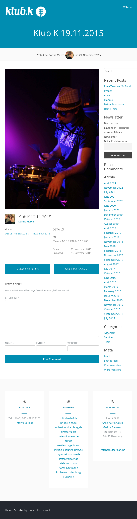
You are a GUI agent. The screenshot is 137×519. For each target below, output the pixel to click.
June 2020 (110, 205)
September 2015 (113, 313)
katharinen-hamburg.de (68, 427)
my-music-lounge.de (68, 454)
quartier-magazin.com (68, 445)
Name (9, 343)
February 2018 (112, 250)
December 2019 (113, 214)
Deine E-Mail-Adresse (116, 141)
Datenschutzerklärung (112, 449)
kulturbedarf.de (68, 418)
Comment (12, 298)
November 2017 (113, 255)
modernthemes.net (39, 510)
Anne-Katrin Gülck (112, 422)
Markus (108, 99)
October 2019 (112, 219)
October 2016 (112, 273)
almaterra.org (68, 431)
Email (40, 343)
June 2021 (110, 196)
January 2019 (111, 237)
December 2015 (113, 300)
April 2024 (110, 183)
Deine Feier (110, 108)
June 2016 (110, 277)
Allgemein (109, 332)
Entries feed (111, 360)
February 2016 (112, 291)
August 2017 (111, 264)
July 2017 (109, 268)
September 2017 (113, 259)
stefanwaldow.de (68, 458)
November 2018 (113, 241)
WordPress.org (112, 369)
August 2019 (111, 223)
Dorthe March (26, 221)
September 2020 (113, 201)
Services (108, 337)
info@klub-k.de (24, 422)
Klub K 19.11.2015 (27, 269)
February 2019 (112, 232)
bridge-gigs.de (68, 422)
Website (72, 343)
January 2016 (111, 295)
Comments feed (113, 365)
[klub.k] (26, 18)
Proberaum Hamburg (68, 472)
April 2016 (110, 282)
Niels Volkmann (68, 463)
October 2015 (112, 309)
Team (107, 341)
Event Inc (68, 476)
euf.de (68, 440)
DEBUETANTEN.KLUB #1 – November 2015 (27, 233)
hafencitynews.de (68, 436)
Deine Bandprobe (114, 104)
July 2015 (109, 318)
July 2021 (109, 192)
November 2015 (113, 304)
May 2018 (110, 246)
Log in (107, 356)
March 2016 (111, 286)
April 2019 (110, 228)
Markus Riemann (112, 427)
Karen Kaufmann (68, 467)
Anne (107, 95)
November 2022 (113, 187)
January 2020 (111, 210)
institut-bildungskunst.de (68, 449)
